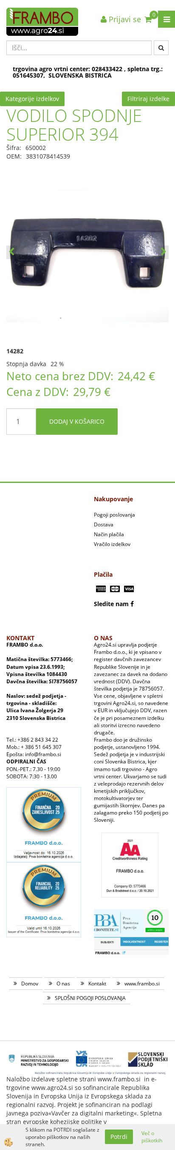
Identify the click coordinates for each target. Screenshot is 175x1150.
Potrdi (118, 1137)
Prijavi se (124, 19)
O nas (63, 983)
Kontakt (97, 983)
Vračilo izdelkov (112, 544)
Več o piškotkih (151, 1137)
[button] (163, 252)
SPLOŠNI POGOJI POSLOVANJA (90, 998)
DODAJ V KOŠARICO (76, 421)
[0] (148, 19)
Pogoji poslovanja (114, 514)
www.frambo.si (142, 983)
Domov (29, 983)
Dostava (103, 524)
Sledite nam (111, 604)
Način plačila (109, 534)
